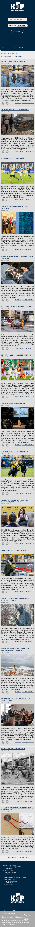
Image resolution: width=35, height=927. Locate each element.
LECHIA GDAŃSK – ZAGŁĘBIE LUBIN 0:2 (16, 355)
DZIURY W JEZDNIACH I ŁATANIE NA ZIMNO (17, 307)
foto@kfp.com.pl (12, 874)
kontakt (21, 47)
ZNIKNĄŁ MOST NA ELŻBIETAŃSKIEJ (15, 110)
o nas (13, 47)
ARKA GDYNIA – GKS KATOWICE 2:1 (14, 452)
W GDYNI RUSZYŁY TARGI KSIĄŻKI (14, 550)
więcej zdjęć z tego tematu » (24, 103)
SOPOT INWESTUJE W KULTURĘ (13, 403)
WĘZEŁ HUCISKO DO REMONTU (13, 749)
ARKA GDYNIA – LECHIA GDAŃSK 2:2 (15, 158)
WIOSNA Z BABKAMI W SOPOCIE (13, 61)
